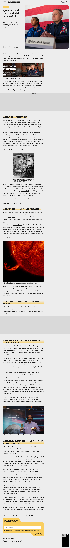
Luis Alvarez (12, 148)
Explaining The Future (25, 229)
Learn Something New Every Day (11, 521)
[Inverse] (14, 2)
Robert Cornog (23, 148)
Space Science (16, 541)
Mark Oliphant (18, 139)
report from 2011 (24, 191)
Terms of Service (28, 530)
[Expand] (63, 535)
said (19, 479)
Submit (37, 533)
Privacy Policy (36, 530)
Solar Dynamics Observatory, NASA (29, 283)
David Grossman (9, 45)
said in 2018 (6, 499)
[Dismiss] (68, 535)
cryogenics (11, 217)
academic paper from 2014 (13, 373)
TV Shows (6, 541)
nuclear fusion (17, 225)
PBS (22, 457)
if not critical (27, 56)
